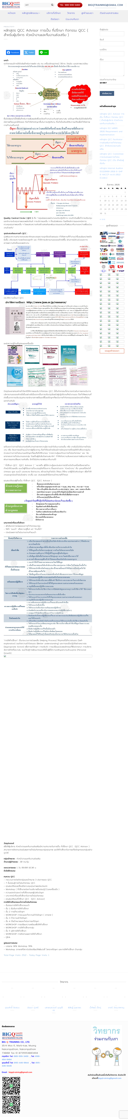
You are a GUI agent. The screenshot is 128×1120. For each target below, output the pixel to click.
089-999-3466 (21, 1056)
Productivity (9, 27)
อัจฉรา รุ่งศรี (32, 1007)
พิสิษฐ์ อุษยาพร (74, 1007)
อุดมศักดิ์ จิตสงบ (12, 1007)
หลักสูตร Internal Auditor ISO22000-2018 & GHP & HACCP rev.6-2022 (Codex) (111, 173)
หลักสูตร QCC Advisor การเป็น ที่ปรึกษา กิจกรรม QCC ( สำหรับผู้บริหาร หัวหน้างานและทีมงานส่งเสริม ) (112, 118)
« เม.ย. (102, 219)
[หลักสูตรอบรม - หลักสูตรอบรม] (11, 5)
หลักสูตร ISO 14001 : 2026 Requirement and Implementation (111, 131)
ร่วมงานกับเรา (72, 19)
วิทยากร (71, 13)
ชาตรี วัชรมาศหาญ (116, 1007)
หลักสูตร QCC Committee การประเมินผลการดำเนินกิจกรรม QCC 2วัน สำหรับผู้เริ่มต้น (112, 158)
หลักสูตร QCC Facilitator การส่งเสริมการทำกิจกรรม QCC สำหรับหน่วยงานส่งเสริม (111, 144)
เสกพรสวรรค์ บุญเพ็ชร (54, 1009)
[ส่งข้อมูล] (52, 5)
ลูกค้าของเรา (87, 13)
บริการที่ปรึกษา (54, 13)
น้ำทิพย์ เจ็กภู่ (95, 1007)
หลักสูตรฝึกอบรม (30, 13)
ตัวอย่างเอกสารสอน (109, 13)
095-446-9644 (21, 1062)
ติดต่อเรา (55, 19)
